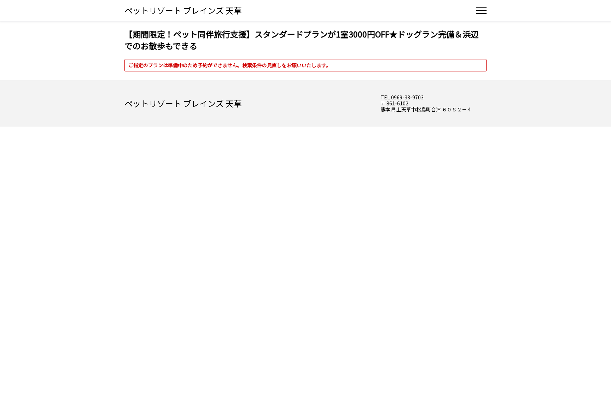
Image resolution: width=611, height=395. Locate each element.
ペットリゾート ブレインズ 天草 (183, 10)
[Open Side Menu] (481, 10)
